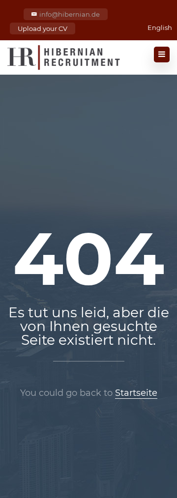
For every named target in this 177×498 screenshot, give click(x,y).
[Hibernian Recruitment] (64, 57)
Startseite (136, 392)
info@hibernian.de (69, 14)
